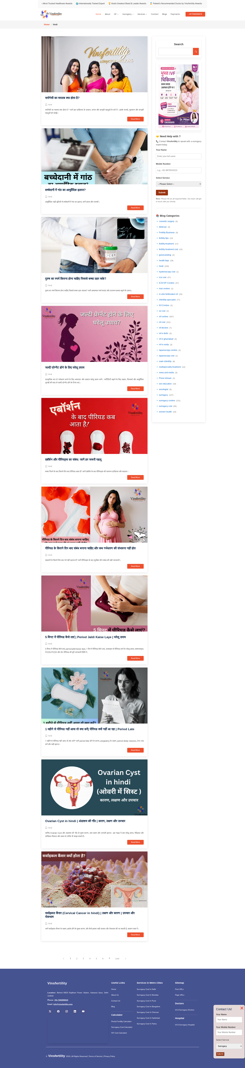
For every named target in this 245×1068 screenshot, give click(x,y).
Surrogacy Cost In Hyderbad (148, 1018)
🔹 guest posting (165, 255)
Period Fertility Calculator (121, 1021)
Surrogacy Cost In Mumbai (147, 995)
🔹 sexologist (164, 389)
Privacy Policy (109, 1056)
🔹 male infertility (165, 361)
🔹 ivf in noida (164, 344)
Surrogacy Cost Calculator (121, 1027)
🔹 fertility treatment (167, 244)
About (107, 14)
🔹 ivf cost (163, 322)
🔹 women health (166, 412)
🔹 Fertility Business (167, 232)
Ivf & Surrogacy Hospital (184, 1025)
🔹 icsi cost (163, 277)
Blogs (164, 14)
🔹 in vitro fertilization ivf (169, 294)
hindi (50, 105)
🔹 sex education (166, 384)
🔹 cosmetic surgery (167, 221)
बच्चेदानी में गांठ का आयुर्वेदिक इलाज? (65, 190)
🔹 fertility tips (164, 238)
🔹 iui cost (162, 311)
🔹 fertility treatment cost (169, 249)
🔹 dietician (163, 227)
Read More (135, 119)
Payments (175, 14)
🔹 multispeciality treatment (170, 367)
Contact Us (115, 1001)
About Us (115, 995)
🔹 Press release (165, 378)
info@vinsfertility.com (62, 1004)
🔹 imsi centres (164, 288)
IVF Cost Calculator (119, 1033)
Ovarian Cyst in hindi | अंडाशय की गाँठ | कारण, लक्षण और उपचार (85, 821)
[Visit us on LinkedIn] (74, 1011)
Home (98, 14)
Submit (161, 192)
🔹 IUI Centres (164, 305)
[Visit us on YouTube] (83, 1011)
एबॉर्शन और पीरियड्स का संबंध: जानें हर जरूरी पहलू (73, 459)
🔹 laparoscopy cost (167, 356)
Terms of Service (95, 1056)
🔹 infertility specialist (168, 300)
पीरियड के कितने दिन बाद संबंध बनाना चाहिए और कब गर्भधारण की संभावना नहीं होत (90, 548)
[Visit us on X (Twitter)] (50, 1011)
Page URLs (179, 995)
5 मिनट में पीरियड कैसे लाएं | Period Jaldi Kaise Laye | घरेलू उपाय (85, 637)
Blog (113, 1006)
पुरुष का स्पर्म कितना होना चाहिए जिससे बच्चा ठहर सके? (75, 278)
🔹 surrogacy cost (166, 406)
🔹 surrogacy (164, 395)
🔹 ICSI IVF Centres (167, 283)
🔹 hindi (162, 266)
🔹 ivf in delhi (164, 333)
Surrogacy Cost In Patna (147, 1024)
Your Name (161, 150)
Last (117, 958)
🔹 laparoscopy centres (168, 350)
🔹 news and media (166, 372)
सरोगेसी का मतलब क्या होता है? (62, 98)
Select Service (163, 178)
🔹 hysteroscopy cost (167, 272)
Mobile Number (163, 164)
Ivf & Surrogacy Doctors (184, 1010)
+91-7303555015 (61, 1000)
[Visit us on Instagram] (66, 1011)
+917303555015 (195, 14)
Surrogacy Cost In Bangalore (148, 1006)
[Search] (196, 51)
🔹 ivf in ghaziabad (166, 339)
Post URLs (179, 989)
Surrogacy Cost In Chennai (148, 1012)
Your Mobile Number (226, 1027)
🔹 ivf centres (165, 316)
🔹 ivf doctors (164, 328)
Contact (154, 14)
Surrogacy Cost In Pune (146, 1001)
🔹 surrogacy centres (168, 400)
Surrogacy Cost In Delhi (146, 989)
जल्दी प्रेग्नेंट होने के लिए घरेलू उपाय (64, 367)
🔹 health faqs (164, 260)
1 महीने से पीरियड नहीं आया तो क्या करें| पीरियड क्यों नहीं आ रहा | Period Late (89, 729)
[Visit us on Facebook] (58, 1011)
